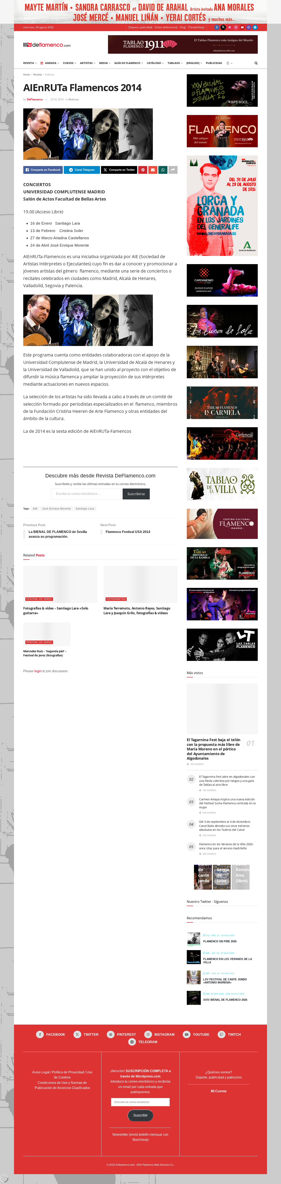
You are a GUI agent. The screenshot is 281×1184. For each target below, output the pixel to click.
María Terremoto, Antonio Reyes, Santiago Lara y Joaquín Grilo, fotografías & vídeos (136, 610)
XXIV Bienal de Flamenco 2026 (225, 999)
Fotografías (116, 599)
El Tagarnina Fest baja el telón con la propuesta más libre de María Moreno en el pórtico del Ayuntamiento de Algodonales (213, 749)
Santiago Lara (85, 508)
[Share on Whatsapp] (162, 170)
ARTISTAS (86, 63)
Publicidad (214, 63)
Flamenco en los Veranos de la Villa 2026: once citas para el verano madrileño (226, 846)
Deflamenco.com (125, 1164)
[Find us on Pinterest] (229, 27)
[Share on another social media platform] (173, 170)
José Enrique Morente (56, 508)
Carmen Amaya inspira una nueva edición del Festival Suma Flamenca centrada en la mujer (227, 803)
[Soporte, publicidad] (140, 27)
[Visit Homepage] (47, 44)
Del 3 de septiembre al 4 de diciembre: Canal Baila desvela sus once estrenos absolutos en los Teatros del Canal (225, 826)
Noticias (49, 74)
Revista (37, 74)
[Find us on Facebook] (216, 27)
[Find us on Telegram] (255, 27)
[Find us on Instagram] (236, 27)
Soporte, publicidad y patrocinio (219, 1077)
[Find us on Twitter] (223, 27)
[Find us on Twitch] (248, 27)
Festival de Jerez (39, 599)
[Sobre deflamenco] (166, 27)
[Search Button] (256, 63)
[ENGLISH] (192, 63)
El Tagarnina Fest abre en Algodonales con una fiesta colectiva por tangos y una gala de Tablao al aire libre (227, 781)
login (38, 671)
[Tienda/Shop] (196, 27)
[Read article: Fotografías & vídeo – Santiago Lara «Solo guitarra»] (60, 584)
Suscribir (140, 1115)
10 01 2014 (57, 99)
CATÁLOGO (154, 63)
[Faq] (183, 27)
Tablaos (174, 63)
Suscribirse (136, 494)
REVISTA (28, 63)
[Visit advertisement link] (140, 12)
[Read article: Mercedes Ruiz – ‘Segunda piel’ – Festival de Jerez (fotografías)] (47, 634)
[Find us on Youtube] (242, 27)
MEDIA (103, 63)
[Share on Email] (152, 170)
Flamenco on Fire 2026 (220, 941)
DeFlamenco (35, 99)
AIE (35, 508)
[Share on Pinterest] (142, 170)
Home (26, 74)
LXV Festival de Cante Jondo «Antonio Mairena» (225, 981)
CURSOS (68, 63)
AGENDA (50, 63)
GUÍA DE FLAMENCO (127, 63)
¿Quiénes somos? (218, 1072)
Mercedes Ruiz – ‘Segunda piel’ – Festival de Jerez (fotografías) (44, 653)
